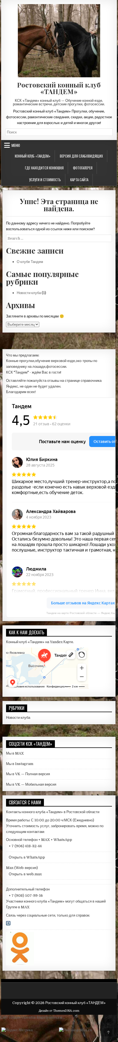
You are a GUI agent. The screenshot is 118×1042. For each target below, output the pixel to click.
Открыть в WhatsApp (27, 857)
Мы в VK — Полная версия (28, 774)
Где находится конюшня (44, 168)
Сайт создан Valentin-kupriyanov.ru (31, 1017)
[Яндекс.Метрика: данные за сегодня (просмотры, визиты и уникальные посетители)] (17, 1030)
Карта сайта (79, 179)
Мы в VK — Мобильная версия (31, 784)
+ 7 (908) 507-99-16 (26, 895)
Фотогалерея (82, 168)
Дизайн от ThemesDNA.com (59, 1011)
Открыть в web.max (25, 874)
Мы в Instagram (19, 764)
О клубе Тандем (30, 262)
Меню (16, 145)
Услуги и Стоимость (45, 179)
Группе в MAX (18, 907)
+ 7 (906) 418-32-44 (25, 846)
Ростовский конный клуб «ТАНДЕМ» (59, 88)
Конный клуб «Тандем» (32, 156)
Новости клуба (29, 293)
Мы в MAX (15, 753)
